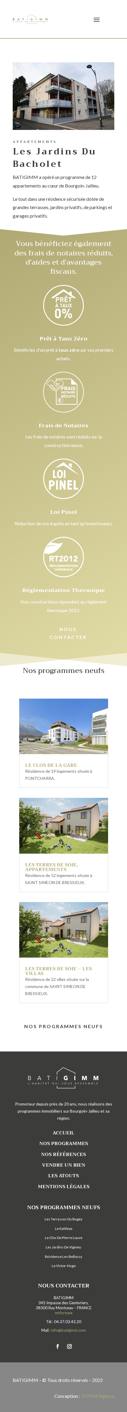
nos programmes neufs (63, 1026)
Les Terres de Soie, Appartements (51, 867)
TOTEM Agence (97, 1396)
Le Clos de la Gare (51, 765)
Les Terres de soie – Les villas (58, 971)
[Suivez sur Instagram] (69, 1346)
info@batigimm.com (68, 1330)
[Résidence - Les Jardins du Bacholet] (63, 130)
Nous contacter (68, 633)
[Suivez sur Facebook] (57, 1346)
